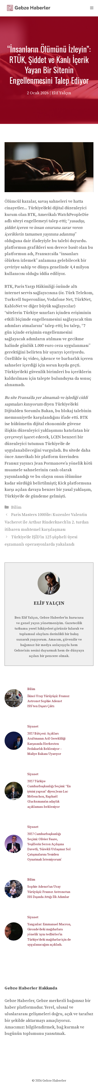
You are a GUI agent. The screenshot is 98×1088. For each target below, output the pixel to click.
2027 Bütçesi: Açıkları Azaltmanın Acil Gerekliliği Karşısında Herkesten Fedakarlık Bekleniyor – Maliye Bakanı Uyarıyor (46, 744)
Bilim (16, 507)
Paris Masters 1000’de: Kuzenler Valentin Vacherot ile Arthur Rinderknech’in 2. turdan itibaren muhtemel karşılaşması (47, 522)
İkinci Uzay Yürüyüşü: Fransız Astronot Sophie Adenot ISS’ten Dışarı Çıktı (48, 701)
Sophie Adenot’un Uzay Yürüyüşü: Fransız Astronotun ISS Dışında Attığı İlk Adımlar (48, 892)
